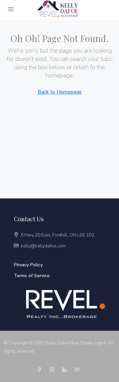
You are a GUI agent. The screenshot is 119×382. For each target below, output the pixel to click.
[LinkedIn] (65, 370)
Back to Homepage (60, 92)
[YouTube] (78, 370)
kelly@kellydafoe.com (43, 246)
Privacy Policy (28, 265)
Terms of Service (32, 276)
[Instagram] (53, 370)
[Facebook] (40, 370)
